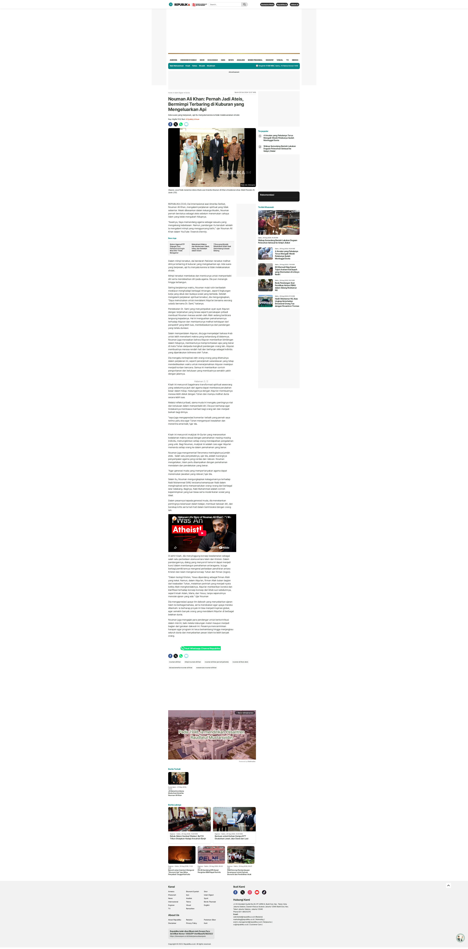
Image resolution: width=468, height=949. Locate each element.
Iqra (187, 895)
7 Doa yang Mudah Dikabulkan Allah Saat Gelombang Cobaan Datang (222, 247)
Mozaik (202, 66)
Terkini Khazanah (266, 207)
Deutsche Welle (267, 5)
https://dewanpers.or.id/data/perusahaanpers (188, 936)
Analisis (189, 898)
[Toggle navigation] (170, 4)
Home (170, 93)
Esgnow (171, 905)
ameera (173, 60)
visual (280, 60)
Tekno (188, 902)
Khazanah (172, 895)
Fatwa (194, 66)
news (231, 60)
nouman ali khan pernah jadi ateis (217, 662)
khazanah (213, 60)
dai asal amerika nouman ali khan (180, 668)
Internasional (173, 902)
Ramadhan (190, 908)
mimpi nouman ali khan (193, 662)
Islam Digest (179, 93)
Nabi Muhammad (177, 66)
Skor (205, 891)
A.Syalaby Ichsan (192, 119)
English (207, 905)
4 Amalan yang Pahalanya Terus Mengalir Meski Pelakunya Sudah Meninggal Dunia (278, 138)
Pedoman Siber (210, 920)
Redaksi (189, 920)
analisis (241, 60)
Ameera (171, 891)
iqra (223, 60)
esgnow (269, 60)
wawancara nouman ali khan (206, 668)
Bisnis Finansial (255, 60)
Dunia (187, 93)
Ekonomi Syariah (188, 60)
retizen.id (294, 5)
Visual (188, 905)
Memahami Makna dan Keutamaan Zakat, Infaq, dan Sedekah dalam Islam (201, 247)
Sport (206, 898)
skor (202, 60)
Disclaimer (172, 923)
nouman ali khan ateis (240, 662)
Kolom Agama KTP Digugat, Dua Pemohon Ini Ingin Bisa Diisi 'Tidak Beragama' (177, 248)
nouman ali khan (175, 662)
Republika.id (282, 5)
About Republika (174, 920)
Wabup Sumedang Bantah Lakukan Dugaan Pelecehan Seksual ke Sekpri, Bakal (279, 148)
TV (287, 60)
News (170, 898)
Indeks (295, 60)
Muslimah (211, 66)
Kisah (187, 66)
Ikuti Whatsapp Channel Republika (202, 648)
